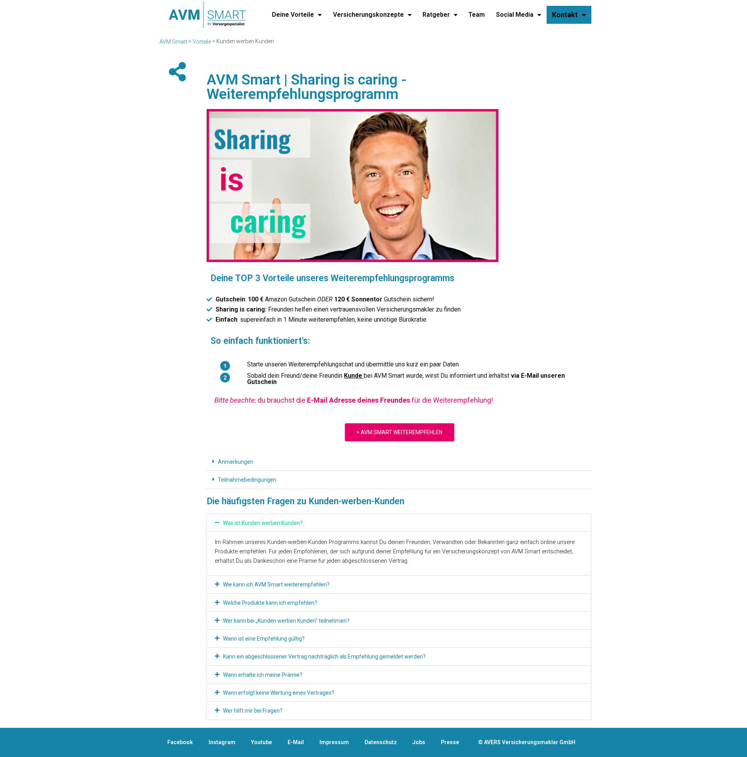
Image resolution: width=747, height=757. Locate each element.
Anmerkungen (235, 462)
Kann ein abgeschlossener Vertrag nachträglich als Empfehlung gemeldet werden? (324, 657)
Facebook (180, 742)
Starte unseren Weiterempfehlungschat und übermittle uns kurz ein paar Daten (353, 364)
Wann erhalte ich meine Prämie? (262, 675)
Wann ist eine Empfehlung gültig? (264, 639)
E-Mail (296, 742)
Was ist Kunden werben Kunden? (263, 523)
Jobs (418, 742)
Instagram (222, 742)
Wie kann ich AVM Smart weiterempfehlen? (276, 585)
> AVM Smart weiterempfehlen (399, 432)
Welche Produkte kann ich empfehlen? (270, 603)
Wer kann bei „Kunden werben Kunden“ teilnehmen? (286, 621)
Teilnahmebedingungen (247, 480)
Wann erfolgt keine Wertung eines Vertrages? (278, 693)
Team (476, 14)
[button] (399, 462)
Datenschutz (381, 742)
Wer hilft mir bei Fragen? (252, 711)
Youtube (261, 742)
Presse (450, 742)
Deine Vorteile (293, 14)
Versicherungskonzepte (368, 14)
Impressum (334, 742)
